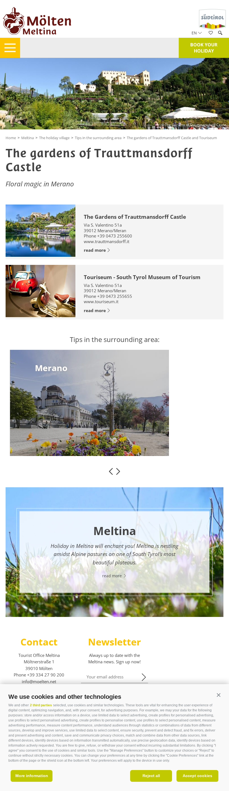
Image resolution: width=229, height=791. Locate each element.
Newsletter (114, 642)
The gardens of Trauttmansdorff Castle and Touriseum (172, 137)
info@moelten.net (39, 681)
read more (95, 250)
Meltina (27, 137)
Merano (51, 368)
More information (31, 775)
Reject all (151, 775)
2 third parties (41, 705)
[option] (114, 403)
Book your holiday (204, 48)
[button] (218, 695)
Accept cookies (197, 775)
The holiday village (54, 137)
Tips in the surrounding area (98, 137)
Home (11, 137)
